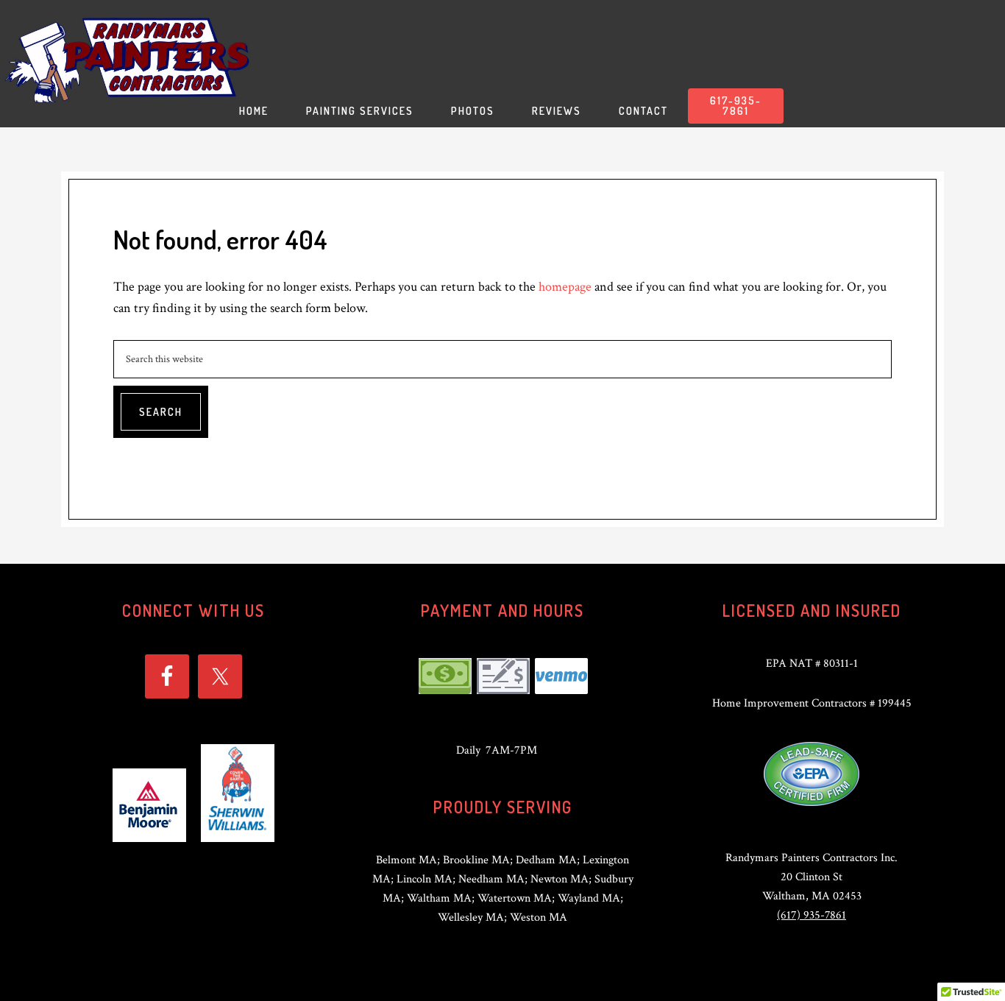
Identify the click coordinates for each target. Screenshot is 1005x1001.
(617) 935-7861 (811, 915)
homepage (565, 286)
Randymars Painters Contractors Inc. (129, 58)
